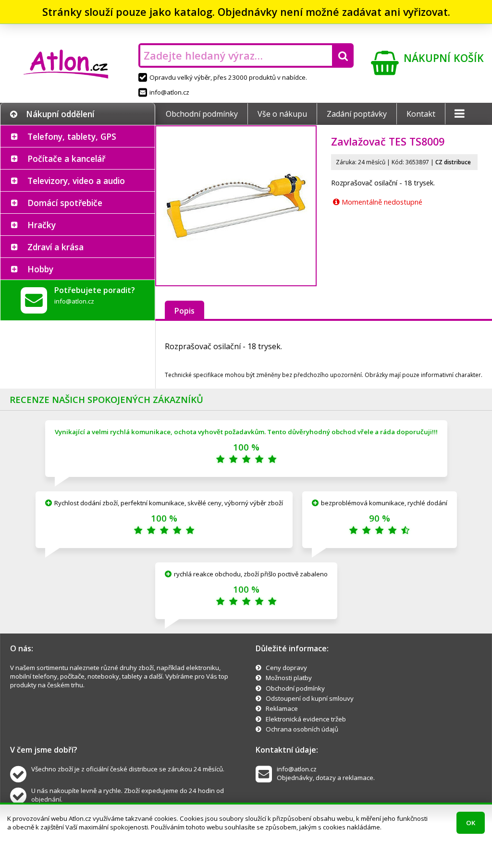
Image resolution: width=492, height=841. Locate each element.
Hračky (41, 225)
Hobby (40, 269)
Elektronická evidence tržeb (306, 719)
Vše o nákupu (282, 114)
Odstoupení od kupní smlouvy (310, 698)
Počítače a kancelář (66, 158)
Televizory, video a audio (76, 180)
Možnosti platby (289, 677)
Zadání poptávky (357, 114)
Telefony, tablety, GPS (71, 136)
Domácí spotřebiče (64, 202)
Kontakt (420, 114)
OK (470, 822)
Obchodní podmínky (202, 114)
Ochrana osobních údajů (302, 729)
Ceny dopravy (286, 667)
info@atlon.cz (169, 92)
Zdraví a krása (55, 247)
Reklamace (282, 708)
